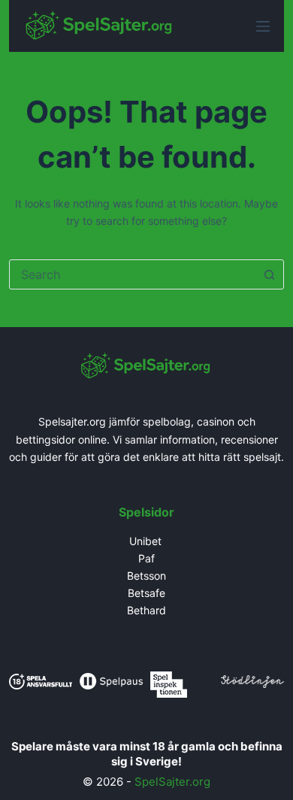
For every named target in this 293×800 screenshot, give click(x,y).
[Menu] (263, 26)
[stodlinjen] (252, 680)
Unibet (147, 541)
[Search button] (269, 274)
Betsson (146, 575)
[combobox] (132, 274)
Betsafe (146, 592)
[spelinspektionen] (168, 683)
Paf (146, 558)
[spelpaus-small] (111, 680)
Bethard (146, 610)
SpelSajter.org (172, 781)
